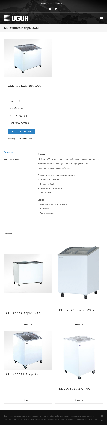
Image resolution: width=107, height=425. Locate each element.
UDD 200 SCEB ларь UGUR (25, 374)
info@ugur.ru (61, 3)
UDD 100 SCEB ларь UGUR (75, 310)
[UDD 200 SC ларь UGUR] (28, 273)
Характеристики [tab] (11, 159)
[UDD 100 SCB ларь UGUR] (79, 357)
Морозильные (25, 139)
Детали (29, 325)
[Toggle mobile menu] (101, 18)
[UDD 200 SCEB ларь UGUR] (28, 350)
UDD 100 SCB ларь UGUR (74, 388)
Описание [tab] (8, 152)
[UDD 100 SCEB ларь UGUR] (79, 272)
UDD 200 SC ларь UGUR (23, 313)
